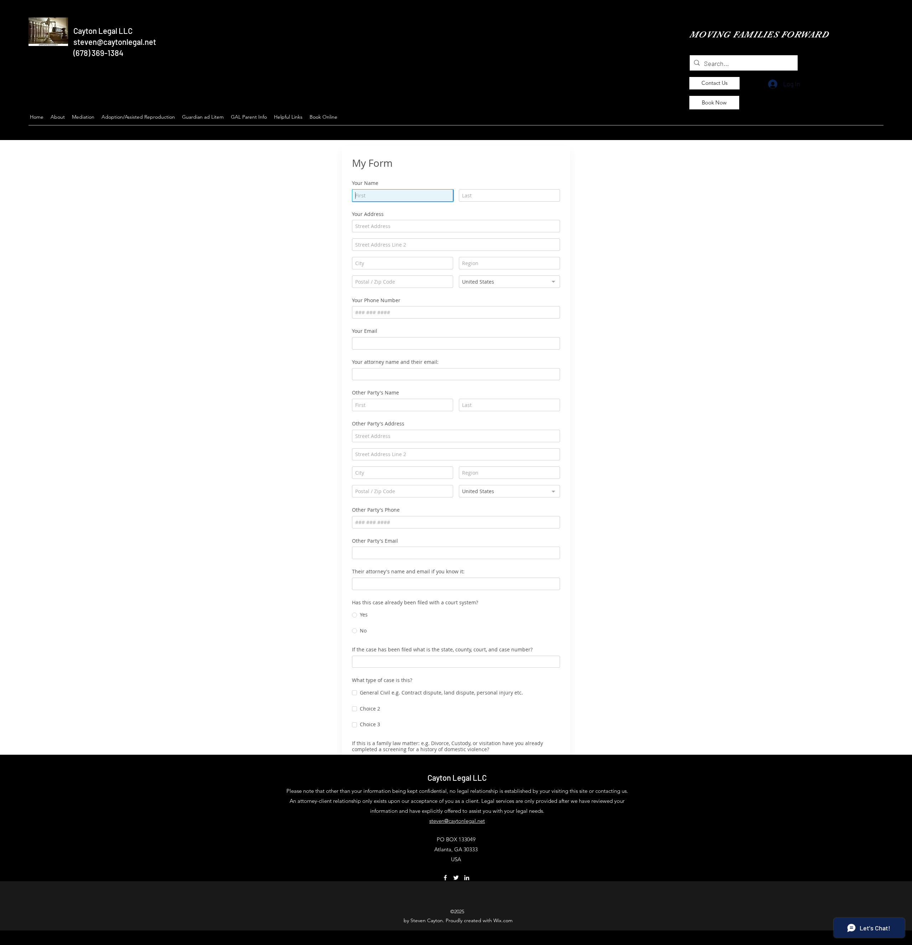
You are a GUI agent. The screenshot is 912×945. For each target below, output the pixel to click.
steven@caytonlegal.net (114, 41)
